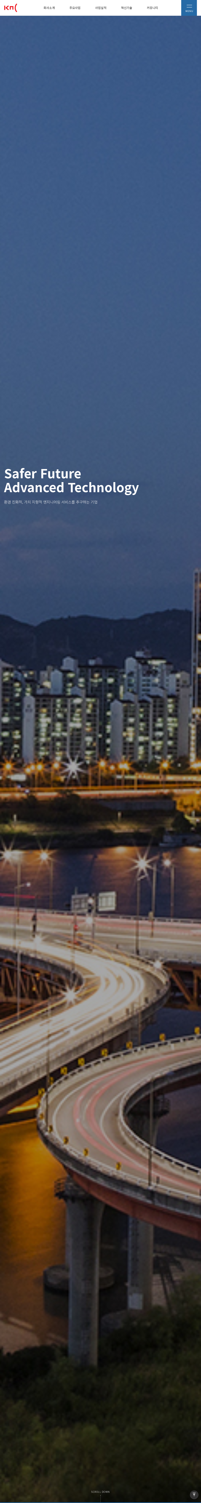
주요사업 (75, 8)
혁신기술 (126, 8)
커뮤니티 (152, 8)
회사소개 (49, 8)
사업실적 (100, 8)
